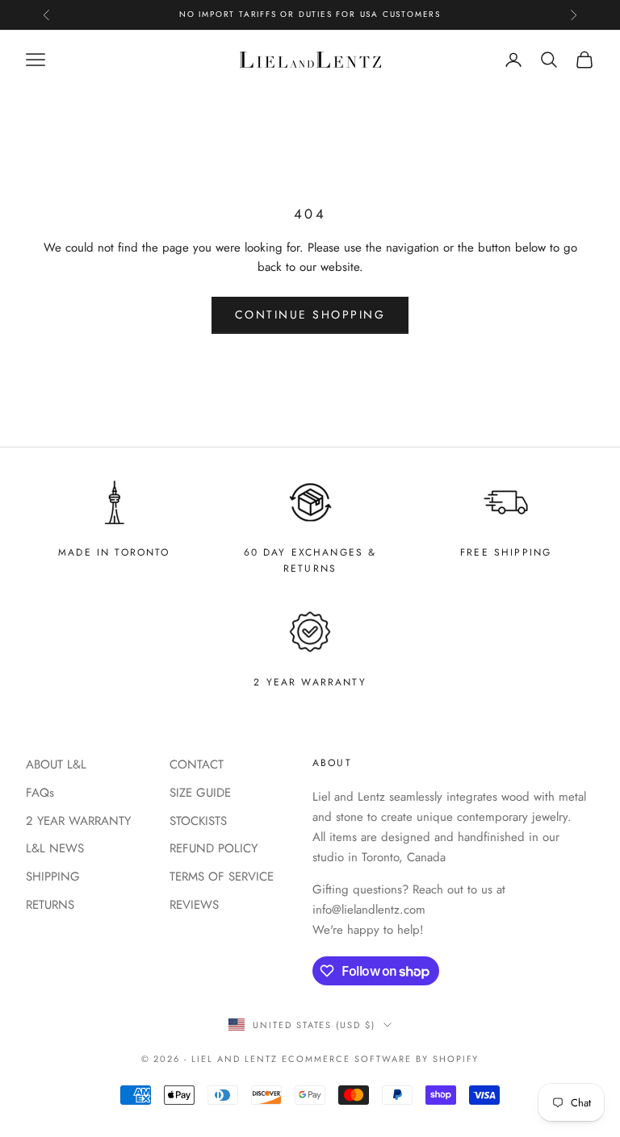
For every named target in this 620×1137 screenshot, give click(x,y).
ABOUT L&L (56, 764)
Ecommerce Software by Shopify (380, 1058)
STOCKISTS (198, 821)
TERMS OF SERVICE (222, 876)
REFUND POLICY (214, 848)
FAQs (40, 793)
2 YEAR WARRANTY (78, 821)
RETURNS (50, 905)
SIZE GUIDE (200, 793)
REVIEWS (194, 905)
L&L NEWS (55, 848)
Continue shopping (310, 314)
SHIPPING (53, 876)
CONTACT (197, 764)
